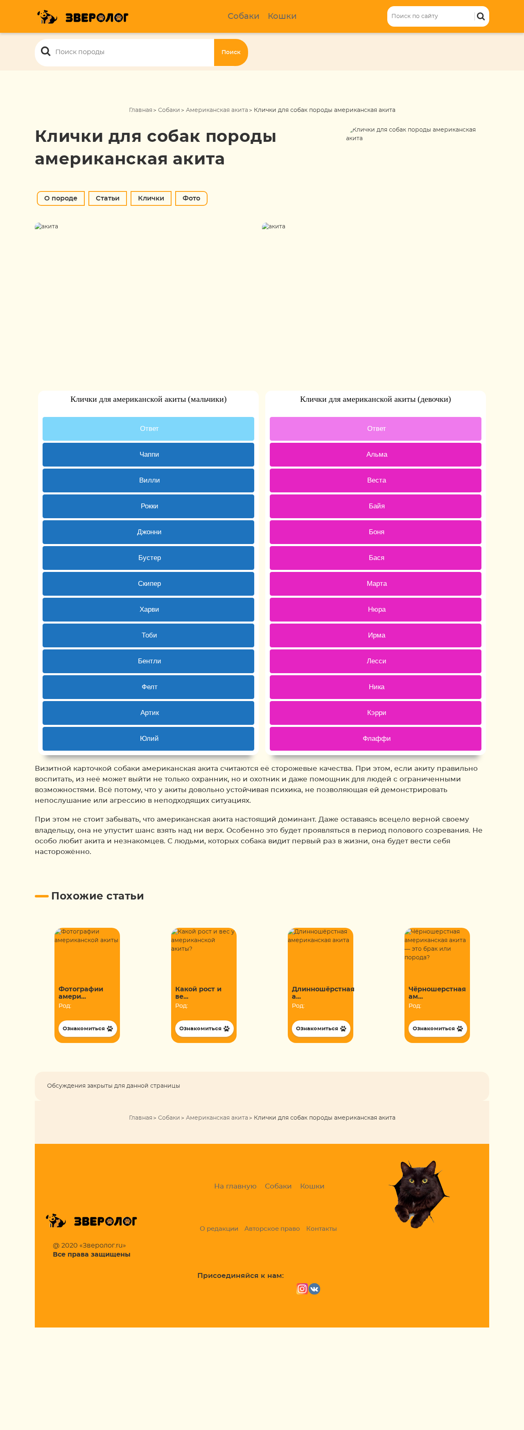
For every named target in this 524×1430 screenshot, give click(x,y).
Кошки (282, 16)
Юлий (149, 738)
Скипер (149, 583)
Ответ (149, 429)
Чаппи (149, 454)
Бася (376, 558)
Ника (376, 687)
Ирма (376, 635)
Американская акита (217, 110)
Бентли (149, 661)
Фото (191, 198)
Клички (151, 198)
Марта (377, 583)
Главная (140, 110)
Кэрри (376, 713)
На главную (235, 1186)
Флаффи (377, 738)
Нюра (377, 609)
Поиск (231, 52)
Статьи (108, 198)
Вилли (149, 480)
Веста (376, 480)
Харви (149, 609)
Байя (377, 506)
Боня (376, 532)
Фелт (150, 687)
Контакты (321, 1229)
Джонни (149, 532)
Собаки (244, 16)
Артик (149, 713)
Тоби (149, 635)
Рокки (149, 506)
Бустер (149, 558)
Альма (376, 454)
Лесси (376, 661)
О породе (60, 198)
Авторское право (272, 1229)
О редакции (219, 1229)
